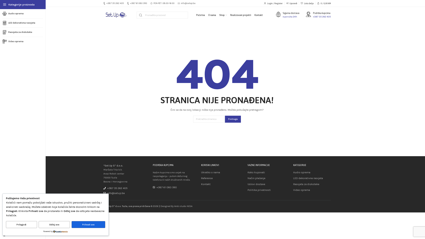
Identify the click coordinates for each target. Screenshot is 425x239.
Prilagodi (21, 224)
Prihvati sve (88, 224)
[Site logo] (115, 15)
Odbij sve (54, 224)
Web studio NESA (183, 206)
